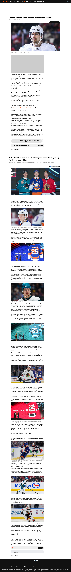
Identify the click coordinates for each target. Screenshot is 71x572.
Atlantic (18, 1)
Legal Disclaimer (56, 564)
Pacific (31, 1)
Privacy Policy (27, 564)
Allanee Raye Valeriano (15, 164)
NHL (26, 74)
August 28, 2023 (28, 118)
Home (12, 149)
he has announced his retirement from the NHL (22, 107)
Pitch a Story (13, 564)
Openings (26, 563)
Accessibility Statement (15, 566)
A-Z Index (26, 566)
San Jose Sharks (17, 149)
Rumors (15, 1)
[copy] (17, 22)
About (35, 1)
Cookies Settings (36, 566)
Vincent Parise (14, 19)
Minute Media (6, 569)
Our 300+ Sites (47, 563)
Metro (23, 1)
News (11, 1)
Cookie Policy (46, 564)
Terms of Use (36, 564)
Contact (35, 563)
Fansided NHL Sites (40, 1)
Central (27, 1)
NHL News (16, 555)
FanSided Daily (56, 563)
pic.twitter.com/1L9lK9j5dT (16, 116)
